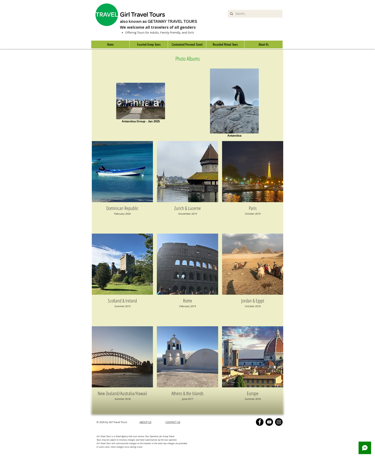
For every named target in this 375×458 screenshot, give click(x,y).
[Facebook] (259, 422)
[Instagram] (279, 422)
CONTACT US (172, 422)
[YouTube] (269, 422)
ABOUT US (145, 422)
